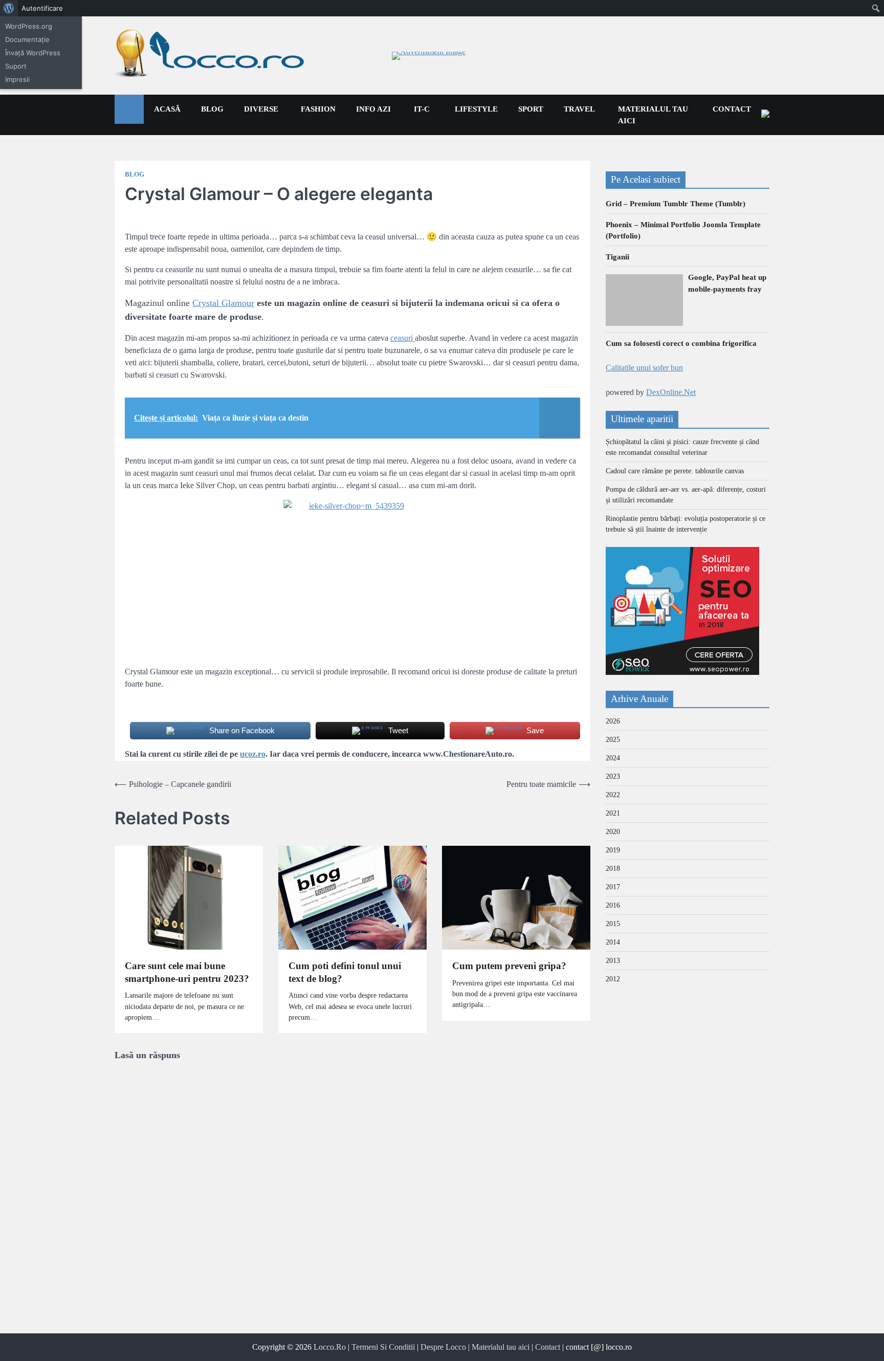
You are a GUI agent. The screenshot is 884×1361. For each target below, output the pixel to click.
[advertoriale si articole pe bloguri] (682, 672)
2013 (613, 961)
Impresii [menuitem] (17, 79)
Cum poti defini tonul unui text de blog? (345, 972)
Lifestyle (476, 109)
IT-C (422, 109)
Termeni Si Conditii (383, 1347)
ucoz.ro (253, 754)
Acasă (167, 109)
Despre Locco (443, 1347)
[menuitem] (9, 8)
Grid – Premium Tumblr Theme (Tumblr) (675, 204)
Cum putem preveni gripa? (509, 965)
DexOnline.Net (671, 392)
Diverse (261, 109)
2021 (613, 814)
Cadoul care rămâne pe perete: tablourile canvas (675, 471)
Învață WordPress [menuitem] (32, 53)
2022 (613, 795)
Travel (579, 109)
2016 (613, 906)
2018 (613, 869)
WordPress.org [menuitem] (28, 26)
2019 (613, 850)
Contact (732, 109)
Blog (212, 109)
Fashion (318, 109)
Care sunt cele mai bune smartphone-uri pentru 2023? (187, 972)
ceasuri (402, 338)
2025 (613, 740)
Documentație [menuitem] (27, 39)
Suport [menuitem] (16, 66)
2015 (613, 924)
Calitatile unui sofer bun (644, 367)
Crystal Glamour (223, 303)
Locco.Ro (330, 1347)
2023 (613, 777)
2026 (613, 722)
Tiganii (617, 257)
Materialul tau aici (653, 115)
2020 (613, 832)
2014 (613, 943)
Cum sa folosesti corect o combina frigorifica (681, 343)
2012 (613, 979)
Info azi (373, 109)
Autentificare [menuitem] (42, 8)
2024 (613, 758)
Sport (530, 109)
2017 (613, 887)
